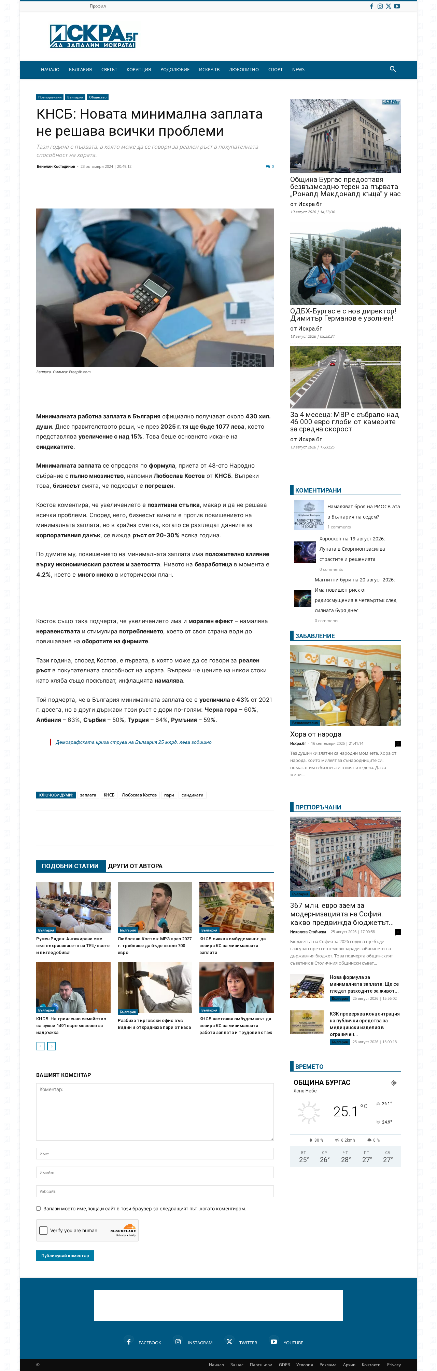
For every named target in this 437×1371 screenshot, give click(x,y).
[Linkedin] (110, 192)
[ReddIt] (127, 192)
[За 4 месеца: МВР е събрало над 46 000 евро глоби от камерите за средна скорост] (345, 378)
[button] (392, 70)
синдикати (192, 795)
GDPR (284, 1365)
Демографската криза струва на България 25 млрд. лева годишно (134, 742)
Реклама (328, 1365)
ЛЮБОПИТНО (244, 69)
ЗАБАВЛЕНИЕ (315, 636)
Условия (304, 1365)
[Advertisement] (155, 394)
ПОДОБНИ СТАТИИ (70, 866)
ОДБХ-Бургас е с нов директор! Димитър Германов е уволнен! (343, 315)
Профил (98, 6)
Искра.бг (298, 743)
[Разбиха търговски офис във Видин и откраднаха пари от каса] (155, 988)
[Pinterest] (212, 192)
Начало (216, 1365)
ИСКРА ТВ (209, 69)
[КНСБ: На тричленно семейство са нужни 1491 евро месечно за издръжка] (73, 987)
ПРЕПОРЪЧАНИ (318, 807)
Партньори (261, 1365)
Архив (349, 1365)
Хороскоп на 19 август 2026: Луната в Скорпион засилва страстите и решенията (352, 548)
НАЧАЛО (50, 69)
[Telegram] (195, 192)
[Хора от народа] (345, 685)
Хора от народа (315, 734)
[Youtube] (397, 6)
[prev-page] (40, 1046)
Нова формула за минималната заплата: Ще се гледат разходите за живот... (364, 984)
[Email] (144, 192)
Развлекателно (305, 722)
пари (169, 795)
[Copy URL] (229, 192)
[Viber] (178, 192)
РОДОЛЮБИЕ (174, 69)
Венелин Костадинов (56, 166)
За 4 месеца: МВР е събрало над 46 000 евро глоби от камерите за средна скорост (344, 422)
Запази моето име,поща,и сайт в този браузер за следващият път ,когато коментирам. (144, 1208)
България (75, 97)
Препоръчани (49, 97)
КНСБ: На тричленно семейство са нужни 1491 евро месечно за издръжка (71, 1025)
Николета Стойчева (308, 931)
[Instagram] (380, 6)
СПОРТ (275, 69)
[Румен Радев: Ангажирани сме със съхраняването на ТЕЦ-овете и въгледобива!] (73, 907)
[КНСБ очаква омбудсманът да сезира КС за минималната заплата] (236, 907)
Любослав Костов (139, 795)
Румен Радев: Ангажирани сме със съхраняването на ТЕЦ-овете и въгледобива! (73, 945)
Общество (98, 97)
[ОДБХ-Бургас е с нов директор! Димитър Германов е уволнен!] (345, 264)
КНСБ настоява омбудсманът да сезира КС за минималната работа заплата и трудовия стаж (235, 1025)
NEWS (298, 69)
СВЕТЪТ (109, 69)
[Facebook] (371, 6)
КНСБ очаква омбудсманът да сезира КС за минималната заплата (232, 945)
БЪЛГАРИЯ (80, 69)
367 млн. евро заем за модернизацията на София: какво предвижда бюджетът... (342, 914)
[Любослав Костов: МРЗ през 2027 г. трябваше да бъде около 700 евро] (155, 907)
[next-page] (51, 1046)
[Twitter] (388, 6)
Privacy (394, 1365)
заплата (88, 795)
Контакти (371, 1365)
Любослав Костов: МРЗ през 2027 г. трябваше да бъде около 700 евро (155, 945)
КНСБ (109, 795)
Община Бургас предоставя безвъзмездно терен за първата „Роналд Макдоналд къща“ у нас (345, 187)
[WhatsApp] (161, 192)
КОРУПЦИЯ (139, 69)
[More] (246, 192)
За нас (236, 1365)
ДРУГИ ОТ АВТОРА (135, 866)
